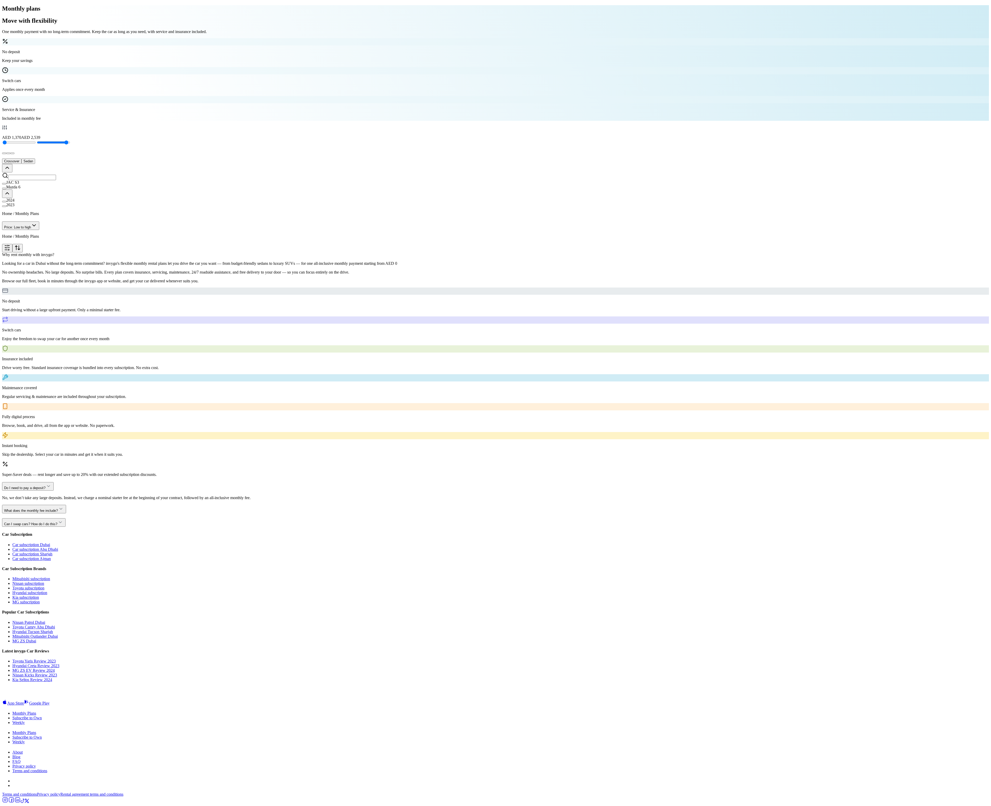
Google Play (39, 703)
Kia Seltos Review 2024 (32, 679)
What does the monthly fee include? (31, 511)
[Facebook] (11, 801)
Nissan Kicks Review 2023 (34, 675)
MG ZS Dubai (24, 641)
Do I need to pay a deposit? (24, 488)
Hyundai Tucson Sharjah (32, 631)
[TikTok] (23, 801)
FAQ (16, 761)
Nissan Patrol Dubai (28, 622)
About (17, 752)
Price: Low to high (17, 227)
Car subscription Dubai (31, 544)
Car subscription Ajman (31, 558)
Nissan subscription (28, 583)
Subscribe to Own (27, 718)
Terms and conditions (29, 771)
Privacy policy (24, 766)
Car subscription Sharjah (32, 554)
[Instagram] (5, 801)
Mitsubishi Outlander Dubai (35, 636)
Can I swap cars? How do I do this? (30, 524)
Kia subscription (25, 597)
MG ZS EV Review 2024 (33, 670)
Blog (16, 757)
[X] (27, 801)
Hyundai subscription (29, 592)
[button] (495, 182)
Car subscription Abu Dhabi (35, 549)
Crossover (11, 161)
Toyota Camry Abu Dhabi (33, 627)
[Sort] (17, 248)
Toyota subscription (28, 588)
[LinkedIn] (17, 801)
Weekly (18, 722)
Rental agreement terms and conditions (91, 794)
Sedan (28, 161)
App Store (15, 703)
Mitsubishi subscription (31, 579)
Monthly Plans (24, 713)
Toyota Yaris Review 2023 (34, 661)
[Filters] (7, 248)
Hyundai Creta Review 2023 (35, 666)
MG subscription (26, 602)
